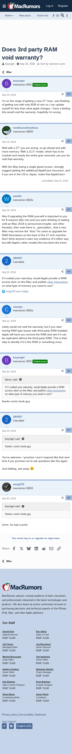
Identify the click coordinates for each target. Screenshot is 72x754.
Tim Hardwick (43, 657)
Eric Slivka (41, 631)
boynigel (9, 63)
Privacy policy (10, 714)
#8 (68, 497)
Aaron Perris (42, 694)
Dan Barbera (8, 682)
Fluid (4, 721)
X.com (12, 637)
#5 (68, 320)
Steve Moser (8, 694)
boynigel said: (12, 438)
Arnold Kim (8, 631)
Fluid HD (12, 721)
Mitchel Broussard (11, 657)
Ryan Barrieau (43, 682)
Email (4, 637)
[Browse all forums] (57, 15)
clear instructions (57, 281)
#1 (68, 94)
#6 (68, 371)
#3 (68, 209)
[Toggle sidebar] (67, 15)
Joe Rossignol (43, 644)
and (17, 291)
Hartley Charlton (10, 669)
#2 (68, 141)
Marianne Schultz (45, 669)
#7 (68, 430)
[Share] (62, 94)
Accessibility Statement (33, 714)
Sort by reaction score (52, 63)
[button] (4, 6)
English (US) (24, 726)
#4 (68, 271)
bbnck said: (11, 379)
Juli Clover (7, 644)
